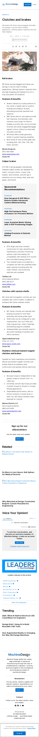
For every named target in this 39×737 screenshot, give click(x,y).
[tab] (7, 518)
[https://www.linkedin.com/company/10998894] (18, 705)
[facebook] (13, 46)
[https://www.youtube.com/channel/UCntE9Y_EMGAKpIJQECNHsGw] (23, 705)
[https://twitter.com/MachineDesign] (20, 705)
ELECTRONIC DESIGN (26, 716)
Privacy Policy (31, 728)
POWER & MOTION (19, 718)
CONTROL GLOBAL (12, 716)
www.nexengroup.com (10, 154)
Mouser (5, 586)
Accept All (19, 733)
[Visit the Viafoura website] (32, 527)
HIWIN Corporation (9, 581)
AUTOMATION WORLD (19, 714)
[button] (3, 4)
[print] (36, 46)
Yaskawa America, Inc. (11, 598)
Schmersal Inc (8, 595)
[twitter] (19, 46)
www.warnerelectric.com (11, 411)
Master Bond (7, 584)
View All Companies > (19, 602)
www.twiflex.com (8, 284)
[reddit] (23, 46)
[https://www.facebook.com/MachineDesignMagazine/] (15, 705)
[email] (26, 46)
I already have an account (19, 546)
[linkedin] (16, 46)
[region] (19, 523)
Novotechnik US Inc (10, 589)
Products (5, 14)
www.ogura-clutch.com (11, 344)
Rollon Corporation (9, 592)
